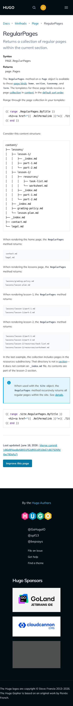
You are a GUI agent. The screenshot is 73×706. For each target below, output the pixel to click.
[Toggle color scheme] (43, 7)
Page (35, 23)
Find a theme (36, 563)
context (29, 92)
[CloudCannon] (36, 626)
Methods (20, 23)
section (62, 361)
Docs (6, 23)
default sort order (52, 92)
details (59, 395)
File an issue (35, 550)
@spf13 (33, 535)
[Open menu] (66, 7)
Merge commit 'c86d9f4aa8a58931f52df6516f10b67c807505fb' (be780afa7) (32, 450)
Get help (33, 557)
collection (15, 92)
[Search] (35, 7)
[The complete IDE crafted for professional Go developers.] (36, 600)
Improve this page (17, 463)
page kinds (20, 83)
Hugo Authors (41, 503)
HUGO (8, 7)
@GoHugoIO (36, 529)
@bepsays (35, 541)
